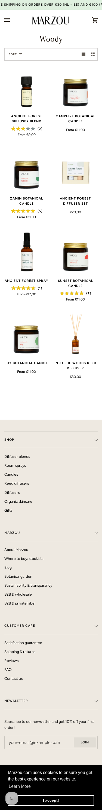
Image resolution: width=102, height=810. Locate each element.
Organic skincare (18, 501)
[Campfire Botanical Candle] (75, 87)
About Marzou (16, 549)
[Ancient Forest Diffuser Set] (75, 169)
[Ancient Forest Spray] (26, 252)
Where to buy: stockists (23, 558)
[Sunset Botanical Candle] (75, 252)
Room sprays (15, 465)
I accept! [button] (51, 800)
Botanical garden (18, 576)
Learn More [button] (20, 786)
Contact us (13, 678)
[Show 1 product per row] (83, 54)
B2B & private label (19, 603)
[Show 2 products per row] (92, 54)
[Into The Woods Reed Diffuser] (75, 334)
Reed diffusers (16, 483)
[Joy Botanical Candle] (26, 334)
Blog (8, 567)
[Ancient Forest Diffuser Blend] (26, 87)
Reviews (11, 660)
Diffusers (12, 492)
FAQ (8, 669)
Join (85, 742)
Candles (11, 474)
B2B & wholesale (18, 594)
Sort (13, 54)
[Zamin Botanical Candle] (26, 169)
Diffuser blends (17, 456)
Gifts (8, 510)
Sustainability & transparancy (28, 585)
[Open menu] (12, 20)
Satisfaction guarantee (23, 643)
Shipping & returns (19, 651)
